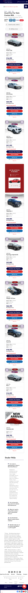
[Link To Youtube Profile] (24, 592)
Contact (25, 574)
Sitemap (10, 582)
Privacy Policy (16, 583)
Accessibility (21, 582)
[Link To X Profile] (12, 572)
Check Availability (14, 67)
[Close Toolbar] (2, 591)
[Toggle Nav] (26, 6)
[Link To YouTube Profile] (17, 572)
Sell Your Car (14, 70)
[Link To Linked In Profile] (14, 572)
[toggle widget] (24, 586)
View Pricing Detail (11, 62)
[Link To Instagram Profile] (20, 572)
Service (13, 574)
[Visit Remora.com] (21, 586)
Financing (19, 574)
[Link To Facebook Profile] (9, 572)
